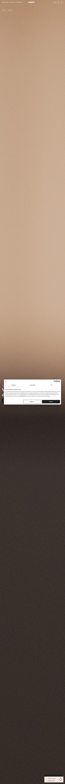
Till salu (55, 2)
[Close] (62, 776)
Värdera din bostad (52, 778)
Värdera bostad (5, 2)
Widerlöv (4, 10)
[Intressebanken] (58, 2)
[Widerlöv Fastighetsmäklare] (32, 2)
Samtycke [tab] (13, 385)
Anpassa (32, 401)
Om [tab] (51, 385)
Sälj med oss (13, 2)
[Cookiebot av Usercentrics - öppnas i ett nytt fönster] (54, 381)
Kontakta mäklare (51, 780)
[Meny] (61, 2)
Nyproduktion (20, 2)
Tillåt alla (51, 401)
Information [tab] (32, 385)
